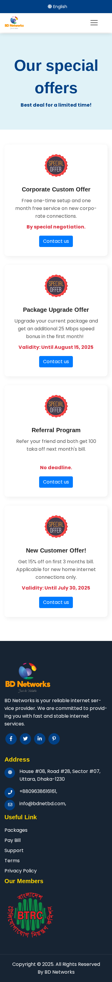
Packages (15, 830)
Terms (12, 860)
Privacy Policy (20, 870)
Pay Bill (12, 840)
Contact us (56, 241)
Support (14, 850)
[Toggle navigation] (94, 22)
